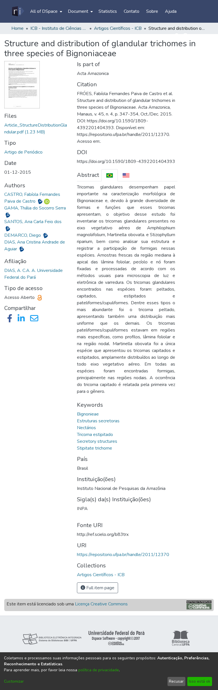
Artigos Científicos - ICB (118, 28)
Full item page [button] (99, 588)
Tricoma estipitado (95, 434)
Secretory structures (97, 441)
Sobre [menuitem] (152, 11)
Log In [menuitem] (197, 36)
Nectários (86, 428)
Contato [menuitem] (131, 11)
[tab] (109, 175)
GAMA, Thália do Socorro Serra (35, 208)
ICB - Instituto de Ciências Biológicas (58, 28)
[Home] (17, 11)
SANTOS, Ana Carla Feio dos (33, 222)
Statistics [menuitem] (107, 11)
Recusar (176, 681)
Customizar (14, 681)
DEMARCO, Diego (23, 235)
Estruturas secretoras (98, 421)
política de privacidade (98, 670)
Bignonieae (88, 414)
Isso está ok (199, 681)
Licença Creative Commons (101, 604)
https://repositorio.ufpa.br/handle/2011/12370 (123, 554)
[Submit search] (177, 36)
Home (17, 28)
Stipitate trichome (94, 448)
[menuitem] (45, 11)
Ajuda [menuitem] (171, 11)
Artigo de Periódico (23, 152)
